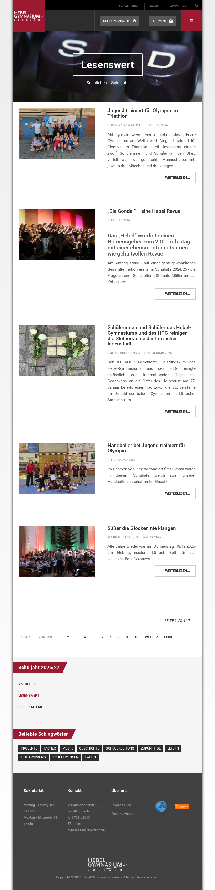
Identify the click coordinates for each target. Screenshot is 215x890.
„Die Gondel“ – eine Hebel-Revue (144, 211)
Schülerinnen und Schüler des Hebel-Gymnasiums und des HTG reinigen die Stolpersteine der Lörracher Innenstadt (149, 335)
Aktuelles (27, 684)
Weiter (151, 637)
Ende (168, 637)
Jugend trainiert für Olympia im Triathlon (143, 113)
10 (136, 637)
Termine (160, 21)
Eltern (154, 5)
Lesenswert (28, 695)
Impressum (121, 805)
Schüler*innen (129, 5)
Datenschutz (122, 814)
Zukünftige (178, 5)
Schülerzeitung (120, 748)
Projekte (29, 748)
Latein (90, 757)
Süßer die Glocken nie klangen (142, 528)
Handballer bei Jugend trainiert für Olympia (146, 448)
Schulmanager (116, 21)
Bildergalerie (30, 707)
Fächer (50, 748)
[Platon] (29, 16)
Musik (67, 748)
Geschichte (89, 748)
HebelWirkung (33, 757)
